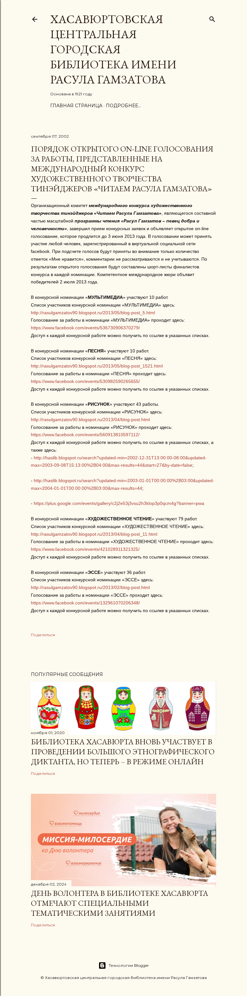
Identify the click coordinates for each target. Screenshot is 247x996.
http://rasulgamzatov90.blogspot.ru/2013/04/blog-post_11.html (94, 534)
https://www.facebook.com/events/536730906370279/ (85, 327)
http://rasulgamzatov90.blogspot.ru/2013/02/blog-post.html (90, 587)
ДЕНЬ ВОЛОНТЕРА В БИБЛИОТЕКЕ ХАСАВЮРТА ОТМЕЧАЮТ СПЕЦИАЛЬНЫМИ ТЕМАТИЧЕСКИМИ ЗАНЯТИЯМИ (119, 903)
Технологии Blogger (129, 965)
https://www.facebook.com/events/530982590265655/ (85, 381)
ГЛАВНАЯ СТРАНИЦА (76, 105)
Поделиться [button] (43, 634)
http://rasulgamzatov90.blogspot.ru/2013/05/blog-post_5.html (93, 312)
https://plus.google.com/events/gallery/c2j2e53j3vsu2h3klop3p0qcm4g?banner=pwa (119, 503)
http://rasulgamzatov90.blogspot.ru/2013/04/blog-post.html (90, 419)
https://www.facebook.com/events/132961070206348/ (85, 602)
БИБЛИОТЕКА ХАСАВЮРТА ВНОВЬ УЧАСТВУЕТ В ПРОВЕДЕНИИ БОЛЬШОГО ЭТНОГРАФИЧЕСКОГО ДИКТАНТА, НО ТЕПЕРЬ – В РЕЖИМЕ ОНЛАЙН (123, 751)
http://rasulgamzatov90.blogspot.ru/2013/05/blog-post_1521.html (97, 365)
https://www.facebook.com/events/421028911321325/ (85, 549)
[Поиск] (212, 18)
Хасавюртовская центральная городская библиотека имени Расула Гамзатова (113, 49)
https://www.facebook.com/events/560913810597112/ (85, 434)
